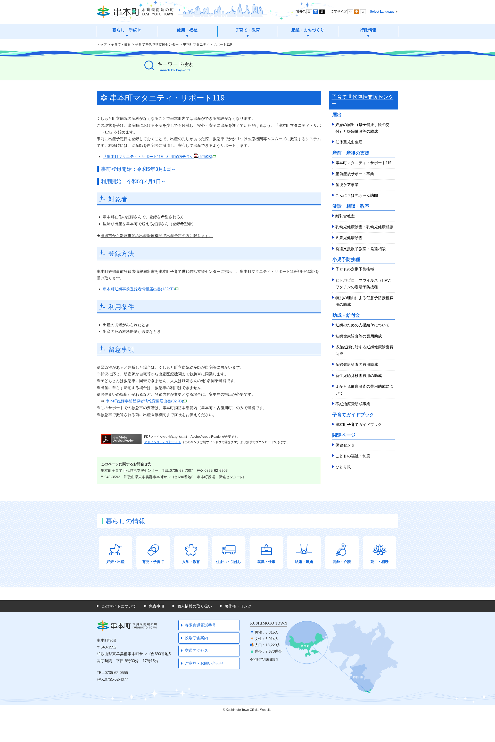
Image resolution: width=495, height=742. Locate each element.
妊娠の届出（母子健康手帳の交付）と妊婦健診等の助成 (362, 127)
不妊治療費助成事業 (352, 404)
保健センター (347, 445)
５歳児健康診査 (348, 237)
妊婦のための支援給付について (362, 325)
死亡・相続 (379, 562)
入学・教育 (191, 562)
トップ (102, 44)
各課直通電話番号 (200, 625)
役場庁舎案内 (196, 638)
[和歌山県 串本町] (135, 12)
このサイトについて (118, 606)
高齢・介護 (342, 562)
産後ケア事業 (347, 184)
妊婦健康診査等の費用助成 (358, 336)
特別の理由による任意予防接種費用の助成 (364, 301)
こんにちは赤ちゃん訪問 (356, 195)
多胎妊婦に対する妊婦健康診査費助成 (364, 350)
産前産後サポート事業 (354, 174)
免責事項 (156, 606)
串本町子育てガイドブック (358, 424)
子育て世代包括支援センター (157, 44)
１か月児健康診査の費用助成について (364, 389)
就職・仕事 (266, 562)
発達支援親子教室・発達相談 (360, 249)
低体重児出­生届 (348, 142)
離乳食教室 (345, 216)
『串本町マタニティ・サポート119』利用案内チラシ (157, 156)
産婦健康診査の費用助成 (356, 364)
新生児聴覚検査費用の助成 (358, 375)
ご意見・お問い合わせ (204, 663)
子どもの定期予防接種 (354, 269)
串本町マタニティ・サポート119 (363, 163)
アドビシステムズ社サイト (162, 442)
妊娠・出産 (115, 562)
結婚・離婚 (304, 562)
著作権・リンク (238, 606)
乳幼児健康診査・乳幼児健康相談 (364, 227)
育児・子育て (153, 562)
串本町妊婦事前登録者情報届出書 (139, 289)
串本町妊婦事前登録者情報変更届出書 (144, 401)
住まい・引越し (228, 562)
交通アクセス (196, 650)
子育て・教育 (121, 44)
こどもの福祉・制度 (352, 456)
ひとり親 (343, 467)
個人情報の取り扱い (194, 606)
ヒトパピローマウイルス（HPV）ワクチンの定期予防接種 (364, 283)
